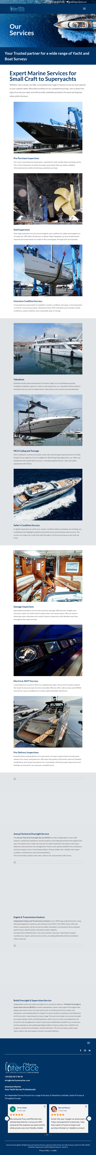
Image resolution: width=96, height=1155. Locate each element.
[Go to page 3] (51, 1134)
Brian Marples (64, 1107)
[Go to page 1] (47, 1134)
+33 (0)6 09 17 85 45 (14, 1076)
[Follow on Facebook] (80, 1050)
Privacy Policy (44, 1151)
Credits (54, 1151)
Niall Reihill (22, 1107)
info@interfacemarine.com (17, 1080)
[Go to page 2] (49, 1134)
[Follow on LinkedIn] (89, 1050)
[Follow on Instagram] (85, 1050)
